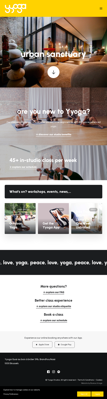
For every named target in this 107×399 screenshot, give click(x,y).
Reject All (84, 394)
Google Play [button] (66, 344)
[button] (101, 8)
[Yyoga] (15, 8)
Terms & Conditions (86, 380)
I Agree (97, 394)
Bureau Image (96, 383)
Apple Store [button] (44, 344)
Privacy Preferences (11, 394)
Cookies (99, 380)
